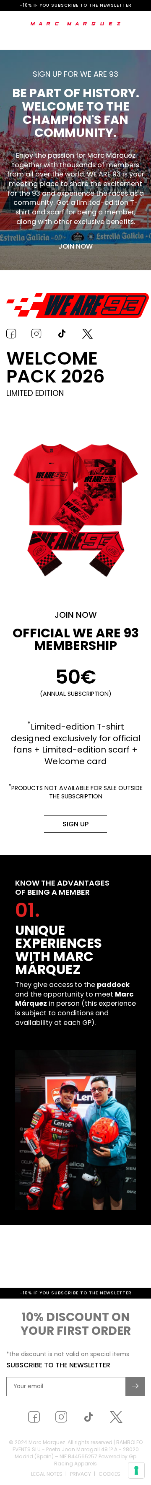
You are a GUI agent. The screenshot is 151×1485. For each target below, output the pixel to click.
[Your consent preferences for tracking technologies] (136, 1470)
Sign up (75, 824)
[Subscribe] (135, 1405)
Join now (75, 246)
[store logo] (76, 23)
